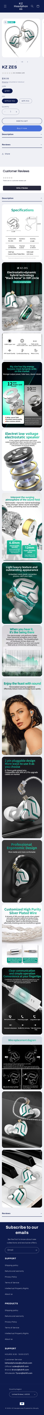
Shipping (5, 82)
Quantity (5, 107)
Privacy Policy (11, 1277)
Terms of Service (12, 1283)
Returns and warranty (14, 1271)
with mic (25, 101)
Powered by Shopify (31, 1408)
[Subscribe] (36, 1250)
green (7, 91)
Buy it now (22, 128)
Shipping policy (11, 1265)
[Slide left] (16, 62)
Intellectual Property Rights (17, 1288)
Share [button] (7, 154)
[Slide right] (27, 62)
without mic (10, 101)
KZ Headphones (18, 1408)
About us (9, 1294)
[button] (5, 6)
